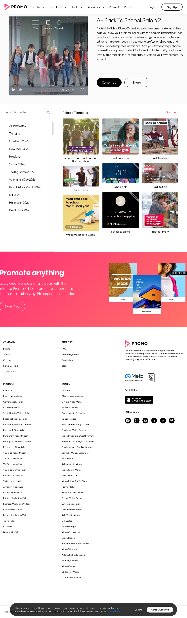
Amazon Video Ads (13, 486)
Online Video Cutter (72, 498)
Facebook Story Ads (13, 430)
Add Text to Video (71, 515)
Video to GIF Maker (71, 469)
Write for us (9, 371)
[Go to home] (17, 7)
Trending (14, 133)
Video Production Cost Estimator (79, 435)
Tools (75, 6)
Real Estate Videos (12, 492)
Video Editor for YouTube (74, 481)
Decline (138, 609)
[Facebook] (134, 377)
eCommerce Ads (11, 407)
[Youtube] (145, 421)
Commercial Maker (13, 401)
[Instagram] (151, 377)
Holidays (14, 156)
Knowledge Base (70, 354)
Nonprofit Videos (12, 532)
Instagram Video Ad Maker (17, 441)
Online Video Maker (72, 401)
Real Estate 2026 (19, 210)
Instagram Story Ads (14, 447)
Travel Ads (8, 520)
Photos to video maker (73, 396)
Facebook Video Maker (15, 418)
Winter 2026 (17, 164)
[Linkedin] (163, 421)
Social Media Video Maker (16, 413)
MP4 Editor (67, 458)
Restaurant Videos (12, 509)
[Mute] (21, 89)
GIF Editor (67, 520)
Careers (7, 360)
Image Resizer (69, 418)
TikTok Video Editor (72, 577)
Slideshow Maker (71, 571)
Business (7, 526)
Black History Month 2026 (25, 187)
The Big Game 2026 (21, 172)
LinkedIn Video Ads (13, 475)
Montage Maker (70, 560)
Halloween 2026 (19, 202)
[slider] (12, 84)
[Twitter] (154, 421)
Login (152, 7)
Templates (55, 6)
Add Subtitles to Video (73, 554)
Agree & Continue (160, 609)
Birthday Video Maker (73, 492)
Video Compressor (71, 532)
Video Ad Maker (70, 407)
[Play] (13, 89)
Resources (93, 6)
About (6, 354)
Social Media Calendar (73, 413)
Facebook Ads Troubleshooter (77, 447)
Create (35, 6)
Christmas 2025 (18, 141)
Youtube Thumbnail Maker (75, 543)
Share (137, 82)
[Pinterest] (172, 421)
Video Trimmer (69, 549)
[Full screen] (82, 89)
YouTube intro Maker (14, 464)
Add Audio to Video (72, 509)
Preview (81, 132)
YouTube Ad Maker (12, 458)
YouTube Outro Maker (14, 469)
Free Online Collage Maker (75, 424)
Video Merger (69, 526)
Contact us (67, 360)
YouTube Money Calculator (75, 452)
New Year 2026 (18, 149)
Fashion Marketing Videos (16, 503)
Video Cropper (69, 566)
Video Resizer (69, 537)
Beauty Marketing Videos (16, 515)
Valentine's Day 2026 (22, 179)
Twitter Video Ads (12, 481)
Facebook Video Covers (74, 430)
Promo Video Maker (13, 396)
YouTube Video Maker (14, 452)
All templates (17, 126)
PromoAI (114, 6)
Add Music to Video (72, 464)
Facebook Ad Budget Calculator (78, 441)
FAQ (64, 348)
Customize (109, 82)
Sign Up (172, 7)
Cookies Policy (114, 611)
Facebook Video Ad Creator (17, 424)
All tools (66, 390)
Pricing (128, 6)
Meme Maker (68, 486)
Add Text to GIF (69, 475)
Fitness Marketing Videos (16, 498)
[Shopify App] (154, 400)
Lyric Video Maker (71, 503)
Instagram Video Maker (15, 435)
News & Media (10, 365)
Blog (64, 365)
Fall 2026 (14, 195)
